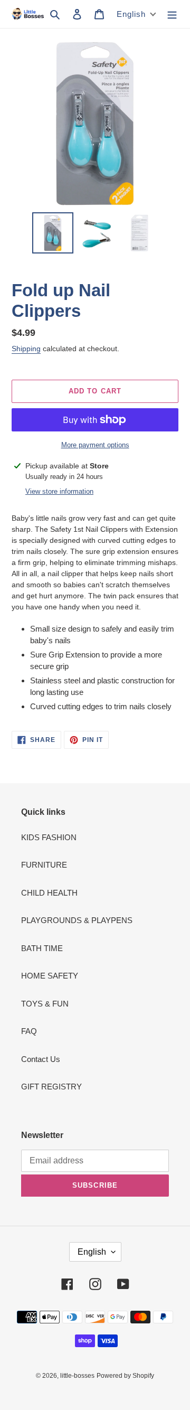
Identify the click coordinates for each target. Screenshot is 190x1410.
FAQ (29, 1031)
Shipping (26, 348)
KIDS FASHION (49, 837)
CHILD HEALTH (49, 892)
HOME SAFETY (49, 975)
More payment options (95, 445)
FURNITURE (44, 864)
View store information (59, 491)
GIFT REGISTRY (51, 1086)
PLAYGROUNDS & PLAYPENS (76, 920)
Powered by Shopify (125, 1375)
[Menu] (172, 14)
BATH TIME (42, 948)
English (92, 1251)
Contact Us (40, 1059)
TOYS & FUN (45, 1003)
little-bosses (77, 1375)
